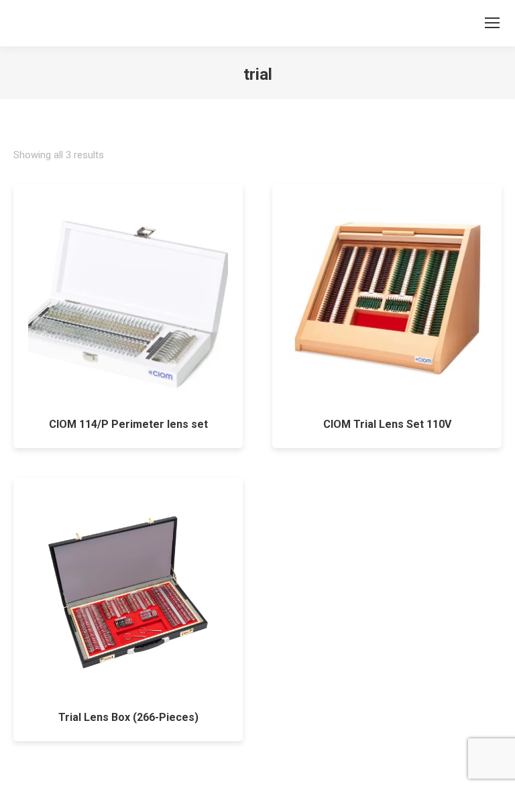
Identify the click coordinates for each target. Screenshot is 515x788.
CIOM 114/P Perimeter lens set (128, 424)
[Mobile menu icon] (492, 22)
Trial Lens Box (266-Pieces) (128, 717)
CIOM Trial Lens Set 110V (387, 424)
